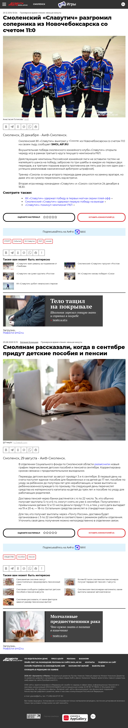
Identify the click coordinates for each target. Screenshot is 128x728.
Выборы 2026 (98, 666)
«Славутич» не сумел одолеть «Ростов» (35, 273)
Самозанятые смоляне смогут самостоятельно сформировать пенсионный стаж (38, 582)
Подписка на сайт (107, 662)
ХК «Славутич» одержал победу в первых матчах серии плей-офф (68, 198)
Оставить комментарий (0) (101, 217)
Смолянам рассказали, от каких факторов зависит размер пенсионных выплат (36, 600)
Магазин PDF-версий (79, 666)
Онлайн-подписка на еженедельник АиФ (44, 666)
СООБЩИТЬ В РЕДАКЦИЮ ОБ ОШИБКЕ (41, 670)
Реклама (71, 659)
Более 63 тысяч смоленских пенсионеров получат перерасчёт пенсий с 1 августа (98, 580)
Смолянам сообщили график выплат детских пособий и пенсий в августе (38, 590)
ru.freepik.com (20, 442)
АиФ (26, 119)
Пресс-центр (57, 659)
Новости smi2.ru (13, 332)
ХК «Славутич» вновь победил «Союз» (96, 273)
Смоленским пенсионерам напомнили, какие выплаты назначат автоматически (100, 590)
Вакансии (84, 659)
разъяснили (102, 464)
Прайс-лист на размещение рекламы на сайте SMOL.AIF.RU (52, 662)
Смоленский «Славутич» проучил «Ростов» (99, 263)
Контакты (90, 662)
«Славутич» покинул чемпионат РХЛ (49, 204)
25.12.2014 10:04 (10, 13)
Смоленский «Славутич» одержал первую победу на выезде (64, 201)
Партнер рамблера (51, 716)
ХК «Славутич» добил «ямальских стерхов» (37, 283)
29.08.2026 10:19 (10, 342)
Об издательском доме (36, 659)
